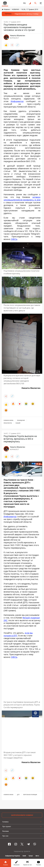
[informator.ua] (5, 3)
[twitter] (22, 844)
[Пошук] (35, 3)
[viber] (34, 844)
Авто (37, 856)
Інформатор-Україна (12, 856)
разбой (18, 423)
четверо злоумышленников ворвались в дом (22, 198)
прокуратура (8, 423)
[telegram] (28, 844)
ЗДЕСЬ (14, 239)
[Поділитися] (12, 45)
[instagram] (15, 844)
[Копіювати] (17, 45)
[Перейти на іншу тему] (30, 3)
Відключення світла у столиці (26, 14)
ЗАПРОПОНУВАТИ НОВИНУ (22, 815)
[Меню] (40, 3)
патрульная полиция (30, 794)
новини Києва (8, 420)
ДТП (18, 794)
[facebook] (9, 844)
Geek (24, 856)
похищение (21, 420)
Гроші (31, 856)
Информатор (17, 101)
